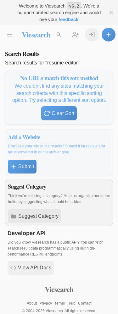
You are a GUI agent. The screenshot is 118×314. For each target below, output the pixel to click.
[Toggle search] (59, 35)
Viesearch (36, 34)
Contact (84, 303)
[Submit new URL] (109, 35)
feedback (68, 19)
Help (71, 303)
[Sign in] (92, 35)
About (32, 303)
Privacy (45, 303)
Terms (59, 303)
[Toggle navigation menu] (10, 35)
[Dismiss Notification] (111, 12)
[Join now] (76, 35)
